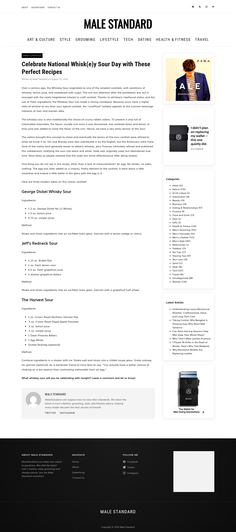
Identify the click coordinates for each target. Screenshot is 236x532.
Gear (175, 218)
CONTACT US (54, 7)
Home (75, 461)
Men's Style (178, 241)
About (25, 7)
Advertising (37, 7)
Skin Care (177, 259)
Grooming (85, 39)
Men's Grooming (181, 229)
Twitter (50, 412)
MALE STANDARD (118, 23)
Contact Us (78, 477)
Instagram (67, 412)
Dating (145, 39)
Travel (202, 39)
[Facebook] (193, 7)
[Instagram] (206, 7)
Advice (176, 189)
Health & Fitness (173, 39)
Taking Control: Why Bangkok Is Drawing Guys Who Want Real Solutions (190, 323)
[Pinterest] (213, 7)
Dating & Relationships (185, 207)
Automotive (178, 196)
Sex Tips (176, 252)
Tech (128, 39)
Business (177, 204)
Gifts (174, 222)
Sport (175, 263)
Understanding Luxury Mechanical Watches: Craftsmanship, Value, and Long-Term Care (191, 312)
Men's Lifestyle (180, 237)
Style (65, 39)
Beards (176, 200)
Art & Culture (41, 39)
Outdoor (176, 248)
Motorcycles (178, 244)
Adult (175, 185)
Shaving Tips (179, 255)
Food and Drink (181, 215)
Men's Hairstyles (181, 233)
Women (176, 281)
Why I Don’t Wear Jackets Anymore (191, 338)
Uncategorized (180, 278)
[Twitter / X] (200, 7)
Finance (176, 211)
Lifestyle (109, 39)
